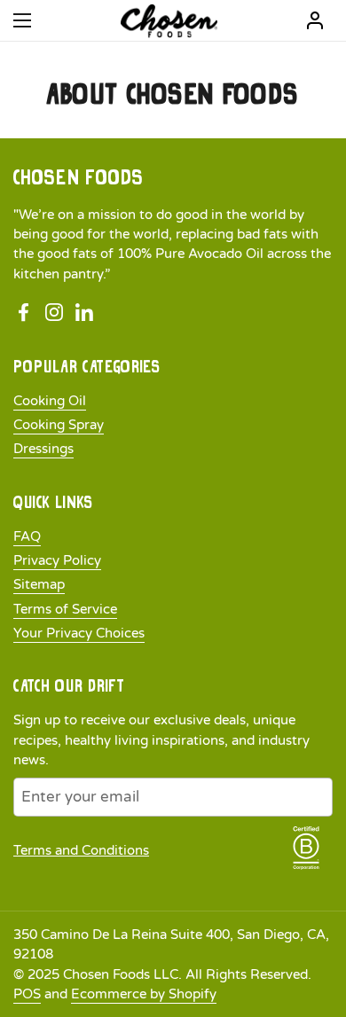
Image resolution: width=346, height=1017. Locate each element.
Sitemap (39, 584)
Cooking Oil (49, 401)
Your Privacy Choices (79, 633)
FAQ (27, 536)
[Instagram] (54, 313)
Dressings (43, 449)
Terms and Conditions (81, 850)
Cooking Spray (58, 425)
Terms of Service (65, 609)
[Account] (315, 20)
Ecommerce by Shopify (143, 994)
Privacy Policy (57, 560)
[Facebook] (24, 313)
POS (27, 994)
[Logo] (169, 21)
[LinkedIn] (84, 313)
